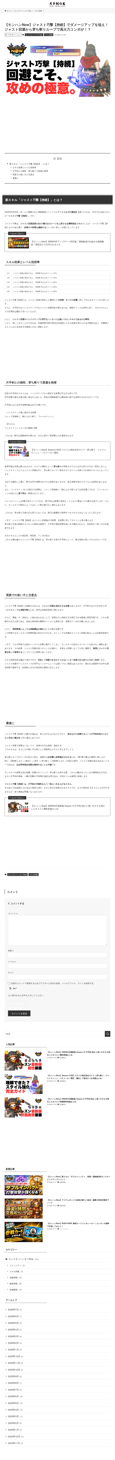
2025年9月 (15, 1376)
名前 (11, 950)
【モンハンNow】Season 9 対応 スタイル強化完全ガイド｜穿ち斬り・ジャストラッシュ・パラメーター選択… (68, 451)
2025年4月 (15, 1409)
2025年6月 (15, 1396)
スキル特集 (49, 35)
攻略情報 (16, 1277)
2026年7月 (15, 1309)
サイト (11, 972)
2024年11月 (15, 1443)
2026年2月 (15, 1342)
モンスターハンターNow (34, 35)
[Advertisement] (57, 125)
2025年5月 (15, 1403)
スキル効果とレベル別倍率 (24, 167)
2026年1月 (15, 1349)
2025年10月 (15, 1369)
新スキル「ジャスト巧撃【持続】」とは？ (29, 163)
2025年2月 (15, 1423)
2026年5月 (15, 1322)
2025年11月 (15, 1362)
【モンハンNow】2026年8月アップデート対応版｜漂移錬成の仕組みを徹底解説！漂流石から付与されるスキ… (67, 243)
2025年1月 (15, 1429)
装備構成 (16, 1289)
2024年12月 (16, 1436)
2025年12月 (15, 1356)
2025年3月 (15, 1416)
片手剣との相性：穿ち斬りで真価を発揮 (30, 171)
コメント (13, 913)
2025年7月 (15, 1389)
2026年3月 (15, 1336)
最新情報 (16, 1283)
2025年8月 (15, 1382)
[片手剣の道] (57, 4)
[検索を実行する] (107, 1034)
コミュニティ (17, 1265)
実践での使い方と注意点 (23, 174)
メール (12, 961)
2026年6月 (15, 1316)
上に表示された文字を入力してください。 (26, 995)
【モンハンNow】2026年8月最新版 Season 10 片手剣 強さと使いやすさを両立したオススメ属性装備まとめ (68, 807)
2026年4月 (15, 1329)
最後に (16, 178)
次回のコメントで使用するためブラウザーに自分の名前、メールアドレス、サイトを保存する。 (53, 983)
